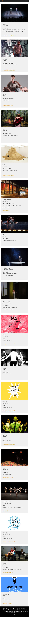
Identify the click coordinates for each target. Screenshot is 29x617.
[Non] (27, 612)
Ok (14, 614)
